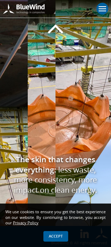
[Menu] (102, 9)
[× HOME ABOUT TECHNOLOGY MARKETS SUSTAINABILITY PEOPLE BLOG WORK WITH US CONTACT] (55, 9)
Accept (56, 236)
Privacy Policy (26, 222)
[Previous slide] (55, 29)
